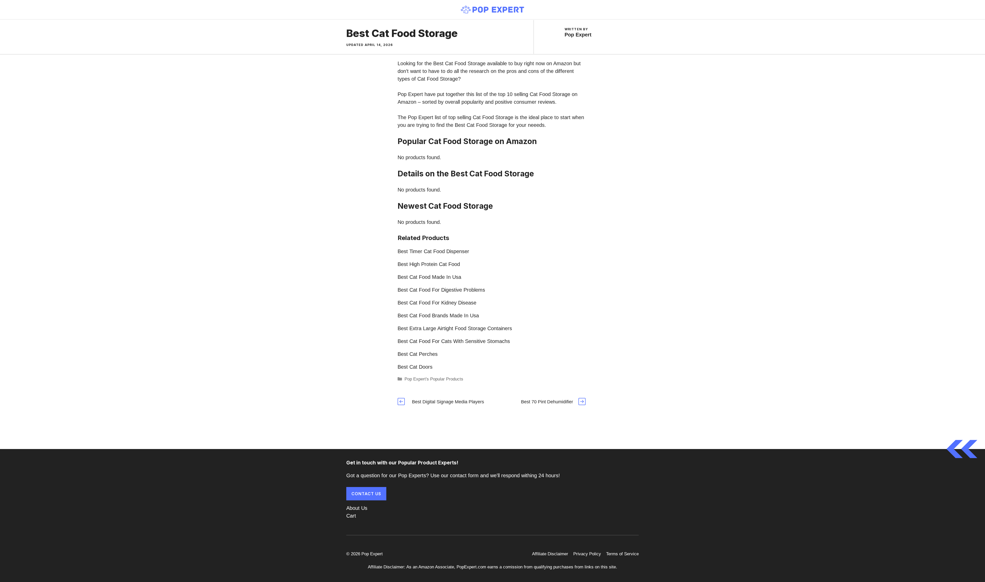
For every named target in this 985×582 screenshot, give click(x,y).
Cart (351, 516)
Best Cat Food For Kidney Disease (437, 303)
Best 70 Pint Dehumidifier (547, 401)
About (353, 508)
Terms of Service (622, 553)
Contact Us (366, 493)
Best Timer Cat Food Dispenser (433, 251)
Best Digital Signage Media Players (448, 401)
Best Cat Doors (415, 367)
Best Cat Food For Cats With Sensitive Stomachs (454, 341)
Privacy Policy (587, 553)
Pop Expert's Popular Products (434, 379)
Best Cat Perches (418, 354)
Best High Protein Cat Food (429, 264)
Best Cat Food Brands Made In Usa (438, 315)
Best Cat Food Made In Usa (429, 277)
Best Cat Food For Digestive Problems (441, 290)
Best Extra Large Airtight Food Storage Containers (455, 328)
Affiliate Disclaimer (550, 553)
